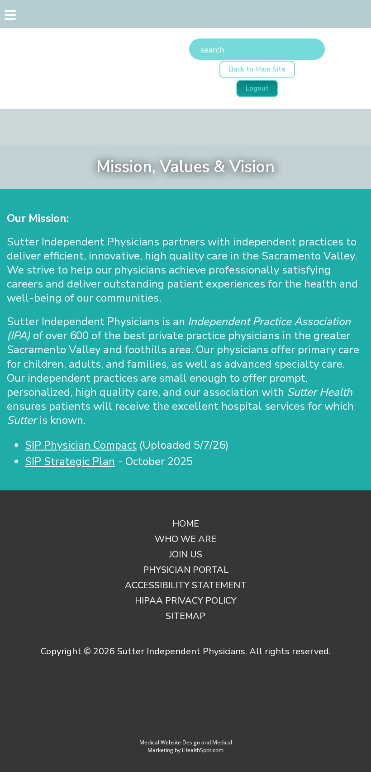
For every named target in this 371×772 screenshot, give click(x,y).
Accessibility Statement (186, 585)
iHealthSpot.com (203, 750)
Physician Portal (185, 570)
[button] (9, 17)
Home (185, 524)
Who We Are (185, 539)
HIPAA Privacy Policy (186, 601)
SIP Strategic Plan (70, 461)
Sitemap (185, 616)
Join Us (185, 554)
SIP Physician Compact (81, 445)
